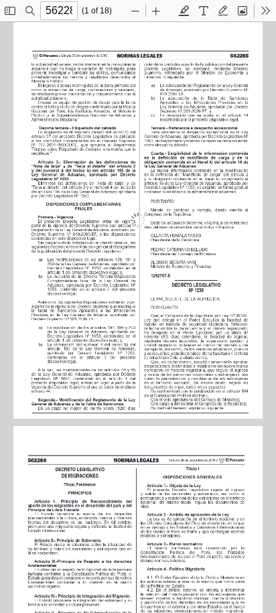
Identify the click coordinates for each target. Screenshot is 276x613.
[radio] (184, 10)
